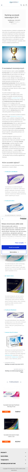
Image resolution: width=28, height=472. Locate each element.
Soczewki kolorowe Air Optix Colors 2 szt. (11, 435)
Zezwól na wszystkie (14, 247)
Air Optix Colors (9, 276)
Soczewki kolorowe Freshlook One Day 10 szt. (11, 405)
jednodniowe (13, 116)
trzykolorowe (14, 357)
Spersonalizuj (13, 252)
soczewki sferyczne (16, 98)
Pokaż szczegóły (19, 242)
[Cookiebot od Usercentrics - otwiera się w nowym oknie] (20, 219)
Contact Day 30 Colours (11, 332)
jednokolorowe (9, 355)
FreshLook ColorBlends (11, 171)
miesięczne (19, 116)
